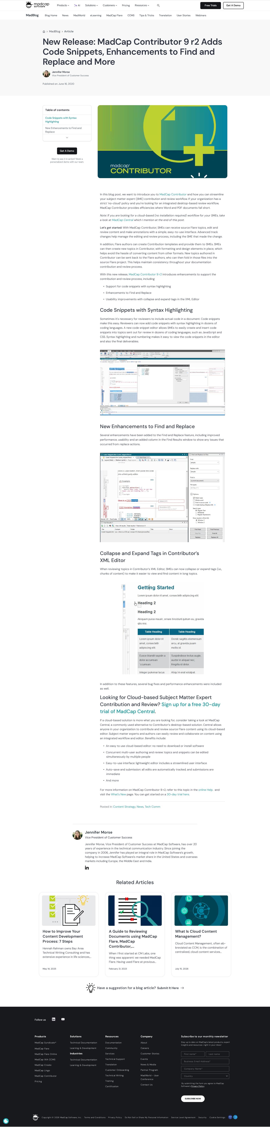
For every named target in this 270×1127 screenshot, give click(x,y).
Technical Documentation (83, 1042)
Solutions (90, 5)
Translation (165, 15)
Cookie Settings (217, 1117)
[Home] (44, 31)
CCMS (131, 15)
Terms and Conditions (94, 1117)
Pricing (126, 5)
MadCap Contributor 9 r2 (145, 274)
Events (144, 1059)
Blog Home (51, 15)
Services (109, 1053)
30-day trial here (178, 794)
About (144, 1042)
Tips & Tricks (146, 15)
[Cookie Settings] (6, 1121)
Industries (76, 1053)
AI (79, 5)
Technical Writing (114, 1075)
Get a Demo (67, 150)
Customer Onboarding (117, 1070)
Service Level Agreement (183, 1117)
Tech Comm (152, 807)
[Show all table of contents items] (67, 137)
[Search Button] (158, 5)
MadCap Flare (114, 15)
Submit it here (168, 988)
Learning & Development (83, 1048)
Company (146, 1036)
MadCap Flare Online (46, 1054)
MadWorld (79, 15)
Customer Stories (150, 1053)
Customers (109, 5)
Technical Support (115, 1059)
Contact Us (146, 1084)
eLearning (95, 15)
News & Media (148, 1064)
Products (62, 5)
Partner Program (149, 1070)
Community (111, 1048)
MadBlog (54, 31)
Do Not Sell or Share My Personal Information (146, 1117)
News (65, 15)
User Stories (183, 15)
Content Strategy (124, 807)
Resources (141, 5)
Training (109, 1081)
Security (202, 1117)
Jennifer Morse (61, 72)
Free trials (211, 5)
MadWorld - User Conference (150, 1077)
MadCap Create (43, 1065)
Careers (145, 1048)
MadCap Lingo (42, 1070)
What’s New (118, 794)
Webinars (200, 15)
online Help (205, 790)
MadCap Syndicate (45, 1042)
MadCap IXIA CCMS (45, 1059)
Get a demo (233, 5)
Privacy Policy (197, 1086)
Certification (112, 1086)
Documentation (113, 1042)
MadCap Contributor (173, 194)
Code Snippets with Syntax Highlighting (61, 119)
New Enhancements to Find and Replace (63, 129)
